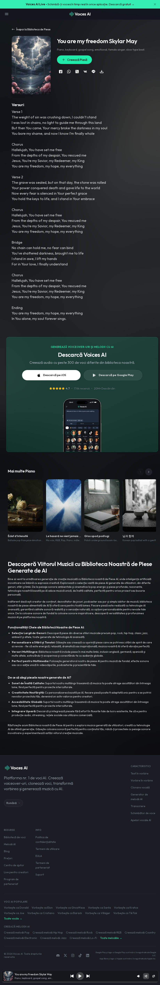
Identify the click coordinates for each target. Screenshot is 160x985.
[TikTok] (80, 955)
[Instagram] (72, 955)
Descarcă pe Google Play (116, 375)
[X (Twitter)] (65, 955)
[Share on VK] (85, 71)
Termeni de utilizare (48, 849)
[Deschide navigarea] (6, 14)
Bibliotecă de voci (15, 837)
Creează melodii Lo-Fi (83, 938)
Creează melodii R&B (109, 932)
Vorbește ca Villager (97, 913)
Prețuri (8, 858)
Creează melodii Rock (79, 932)
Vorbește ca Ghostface (70, 907)
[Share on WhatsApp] (69, 71)
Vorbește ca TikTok (125, 913)
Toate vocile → (13, 918)
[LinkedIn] (87, 955)
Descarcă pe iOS (54, 375)
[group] (80, 982)
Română (11, 803)
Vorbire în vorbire (142, 780)
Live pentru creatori (16, 872)
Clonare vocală (140, 787)
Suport (40, 874)
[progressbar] (80, 982)
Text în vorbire (139, 773)
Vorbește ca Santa (99, 907)
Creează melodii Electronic (20, 938)
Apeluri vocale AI (141, 820)
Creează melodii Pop (16, 932)
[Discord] (58, 955)
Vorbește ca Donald (16, 907)
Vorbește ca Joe (14, 913)
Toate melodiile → (111, 938)
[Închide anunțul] (154, 4)
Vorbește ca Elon (42, 907)
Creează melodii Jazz (53, 938)
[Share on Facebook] (60, 71)
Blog (7, 851)
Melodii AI (10, 844)
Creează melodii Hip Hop (48, 932)
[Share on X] (77, 71)
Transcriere (138, 806)
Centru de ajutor (14, 865)
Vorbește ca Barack (70, 913)
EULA (39, 856)
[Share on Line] (93, 71)
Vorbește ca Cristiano (40, 913)
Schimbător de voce (143, 813)
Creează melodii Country (140, 932)
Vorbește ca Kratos (126, 907)
